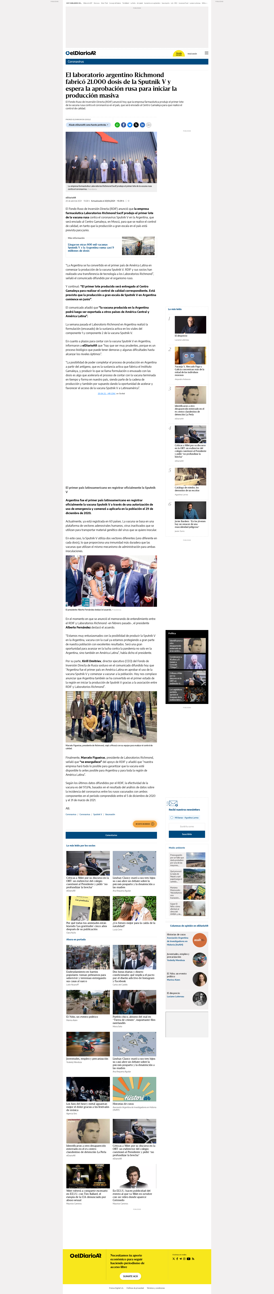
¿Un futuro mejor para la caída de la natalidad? (134, 924)
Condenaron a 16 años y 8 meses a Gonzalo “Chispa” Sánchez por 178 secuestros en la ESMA (176, 662)
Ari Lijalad (140, 3)
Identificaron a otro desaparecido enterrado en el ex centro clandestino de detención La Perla (86, 1149)
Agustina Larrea (181, 494)
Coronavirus (76, 61)
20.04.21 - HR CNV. (107, 393)
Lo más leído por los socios (80, 845)
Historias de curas (123, 1103)
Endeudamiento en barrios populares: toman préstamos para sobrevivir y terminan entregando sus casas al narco (86, 976)
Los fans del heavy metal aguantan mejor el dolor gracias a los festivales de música (87, 1107)
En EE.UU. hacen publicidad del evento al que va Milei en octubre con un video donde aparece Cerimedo (132, 1195)
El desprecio (181, 335)
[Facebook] (123, 124)
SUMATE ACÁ (130, 1276)
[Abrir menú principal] (206, 53)
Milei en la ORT (87, 3)
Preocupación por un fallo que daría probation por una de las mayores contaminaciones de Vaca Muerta (177, 860)
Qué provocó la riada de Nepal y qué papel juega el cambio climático (176, 876)
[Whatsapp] (117, 124)
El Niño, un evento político (82, 1016)
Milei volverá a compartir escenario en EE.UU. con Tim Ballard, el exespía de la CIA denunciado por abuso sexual (86, 1195)
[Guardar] (148, 124)
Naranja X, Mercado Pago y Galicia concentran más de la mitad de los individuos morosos (189, 371)
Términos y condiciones (156, 1288)
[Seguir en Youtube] (189, 1258)
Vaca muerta (165, 3)
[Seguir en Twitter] (173, 1258)
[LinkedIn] (142, 124)
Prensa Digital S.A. (116, 1288)
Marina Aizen (71, 1020)
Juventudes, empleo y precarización (87, 1058)
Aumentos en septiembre (152, 3)
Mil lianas (205, 3)
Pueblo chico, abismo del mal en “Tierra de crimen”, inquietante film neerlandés (134, 1020)
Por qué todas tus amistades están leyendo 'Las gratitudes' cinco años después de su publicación (86, 926)
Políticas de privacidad (135, 1288)
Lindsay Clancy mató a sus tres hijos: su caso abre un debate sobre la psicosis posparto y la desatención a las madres (134, 882)
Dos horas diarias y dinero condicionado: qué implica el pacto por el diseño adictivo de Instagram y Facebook (133, 976)
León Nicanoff (72, 984)
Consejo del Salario (115, 3)
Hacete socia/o (179, 54)
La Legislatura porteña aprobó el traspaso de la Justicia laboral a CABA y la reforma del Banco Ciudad (176, 694)
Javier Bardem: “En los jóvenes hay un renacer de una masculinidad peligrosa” (190, 524)
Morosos (97, 3)
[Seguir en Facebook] (177, 1258)
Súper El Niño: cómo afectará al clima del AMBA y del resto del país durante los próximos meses (176, 909)
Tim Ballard (125, 3)
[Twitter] (136, 124)
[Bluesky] (129, 124)
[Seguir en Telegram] (180, 1258)
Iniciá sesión (192, 54)
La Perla (133, 3)
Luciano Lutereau (195, 3)
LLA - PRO (174, 3)
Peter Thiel (104, 3)
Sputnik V (97, 814)
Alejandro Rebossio (183, 379)
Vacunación (110, 814)
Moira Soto (117, 1026)
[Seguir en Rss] (193, 1258)
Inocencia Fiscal (183, 3)
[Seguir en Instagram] (184, 1258)
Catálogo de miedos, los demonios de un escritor (187, 489)
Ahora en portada (76, 939)
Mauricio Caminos (74, 1203)
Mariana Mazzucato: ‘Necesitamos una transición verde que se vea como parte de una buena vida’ (176, 892)
